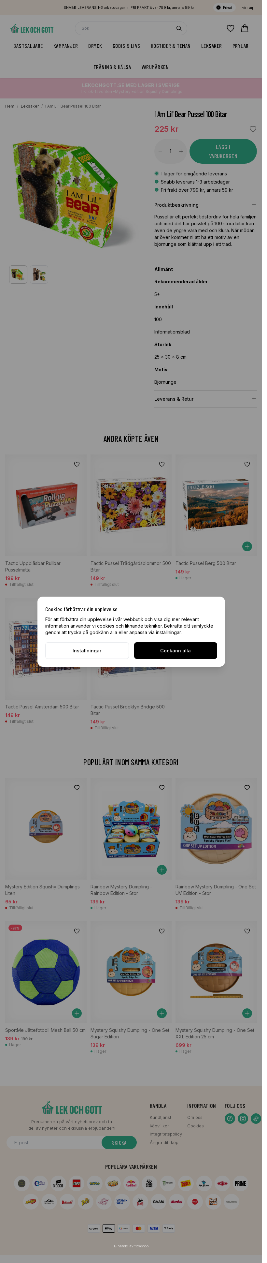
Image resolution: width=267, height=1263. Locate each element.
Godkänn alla (175, 650)
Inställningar (87, 650)
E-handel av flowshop (131, 1246)
